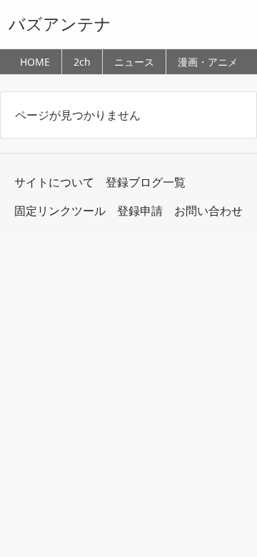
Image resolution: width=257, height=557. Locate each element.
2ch (82, 62)
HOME (35, 62)
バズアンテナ (60, 23)
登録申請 (140, 211)
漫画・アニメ (208, 62)
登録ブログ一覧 (146, 182)
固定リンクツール (60, 211)
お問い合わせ (208, 211)
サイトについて (54, 182)
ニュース (134, 62)
